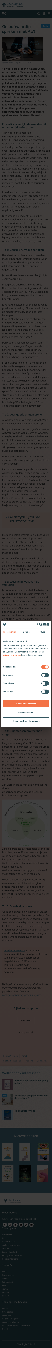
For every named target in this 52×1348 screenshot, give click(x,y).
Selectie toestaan (26, 712)
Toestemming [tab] (9, 632)
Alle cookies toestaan (26, 704)
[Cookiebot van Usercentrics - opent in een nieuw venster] (37, 624)
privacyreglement (12, 655)
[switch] (45, 675)
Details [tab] (26, 632)
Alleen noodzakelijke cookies (26, 721)
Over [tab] (42, 632)
